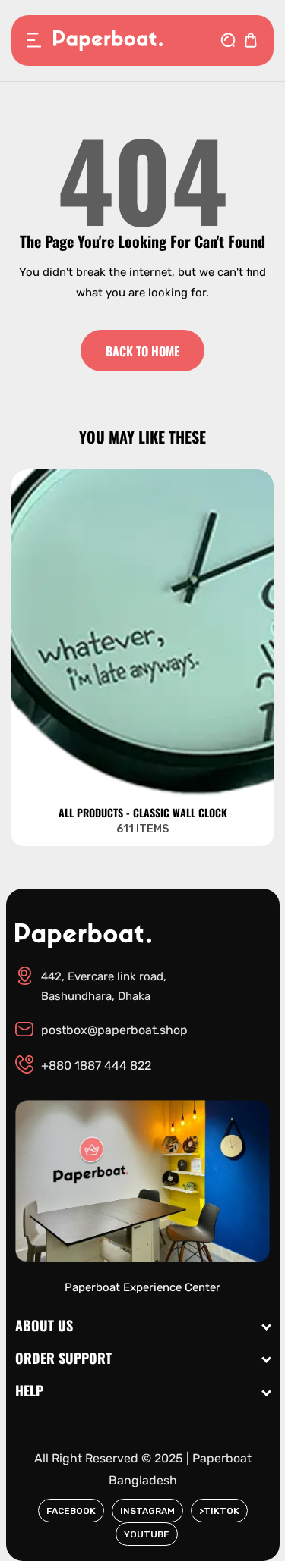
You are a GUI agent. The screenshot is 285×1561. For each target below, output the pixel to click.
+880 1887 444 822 (96, 1065)
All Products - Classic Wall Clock (143, 813)
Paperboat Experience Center (142, 1287)
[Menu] (34, 40)
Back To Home (142, 351)
